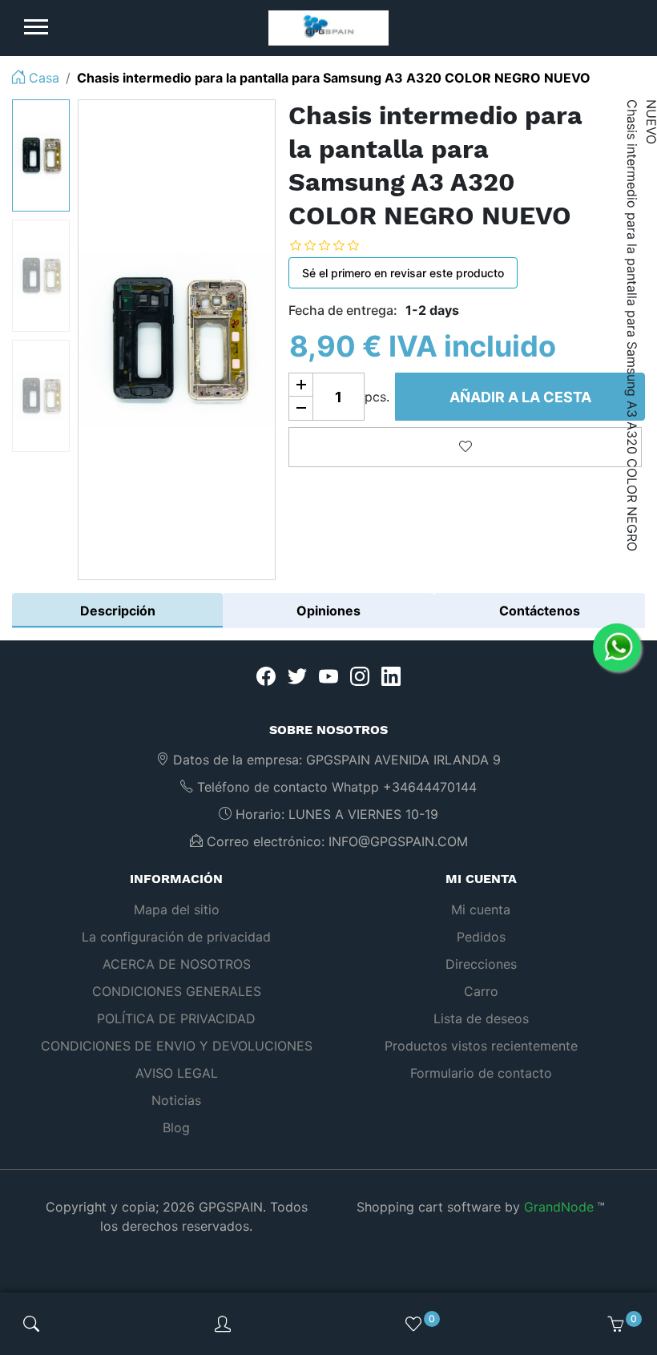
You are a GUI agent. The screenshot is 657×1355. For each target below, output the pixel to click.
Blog (176, 1127)
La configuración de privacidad (176, 937)
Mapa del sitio (177, 909)
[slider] (336, 244)
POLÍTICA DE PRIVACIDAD (176, 1018)
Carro (481, 991)
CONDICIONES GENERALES (176, 991)
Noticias (176, 1100)
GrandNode (559, 1207)
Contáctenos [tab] (539, 611)
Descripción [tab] (117, 611)
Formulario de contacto (481, 1073)
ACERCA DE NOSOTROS (177, 964)
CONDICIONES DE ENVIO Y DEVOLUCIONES (176, 1046)
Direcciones (481, 964)
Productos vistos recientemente (481, 1046)
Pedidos (481, 937)
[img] (31, 1324)
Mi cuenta (480, 909)
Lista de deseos (481, 1018)
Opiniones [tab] (328, 611)
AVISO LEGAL (176, 1073)
